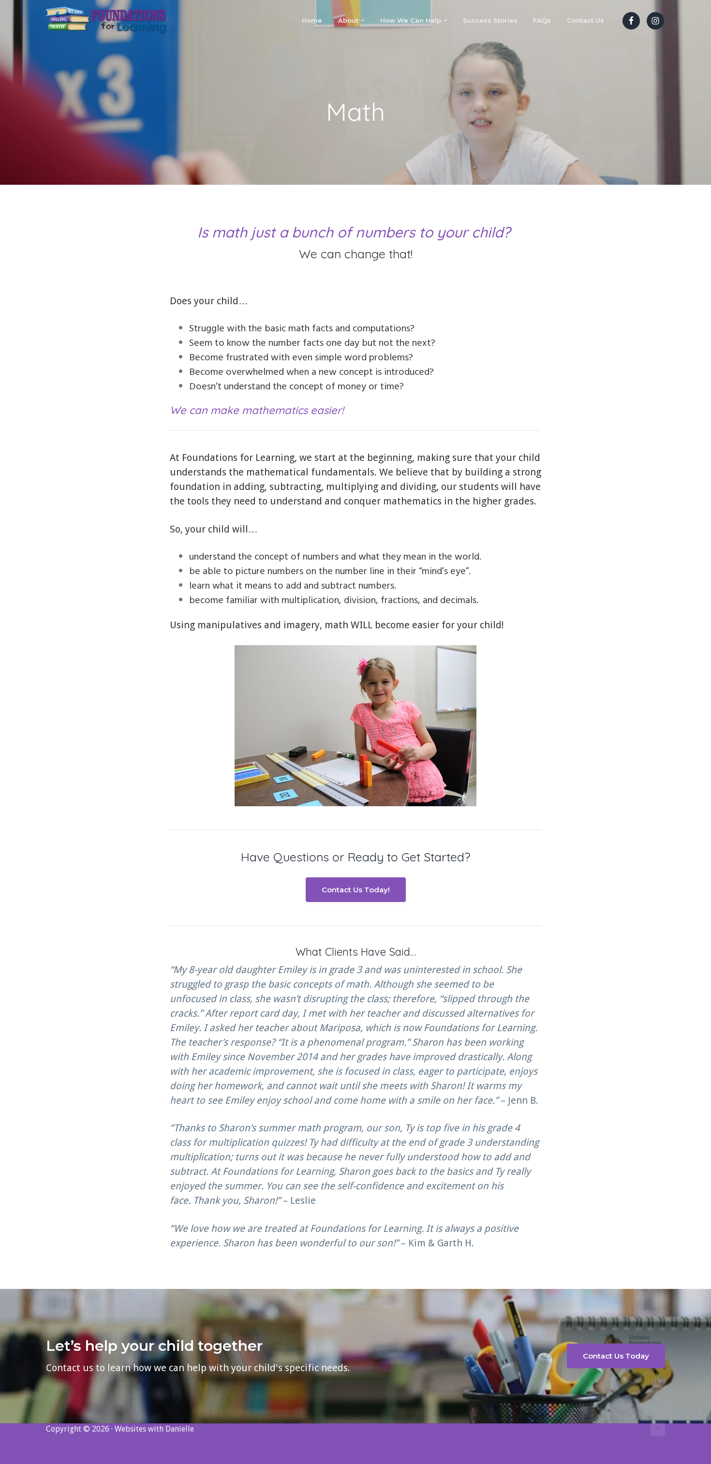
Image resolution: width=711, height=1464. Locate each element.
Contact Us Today (616, 1355)
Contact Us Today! (356, 889)
